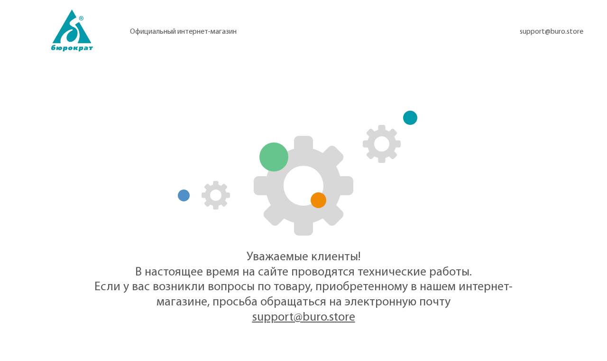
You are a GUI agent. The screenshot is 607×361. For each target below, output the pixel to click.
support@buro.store (551, 32)
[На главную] (72, 31)
